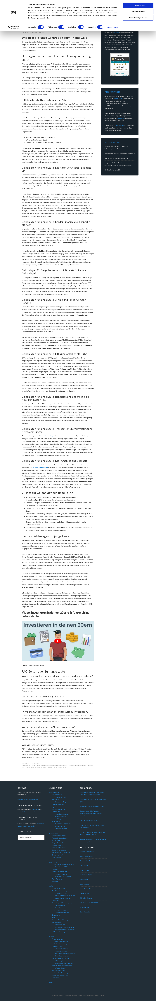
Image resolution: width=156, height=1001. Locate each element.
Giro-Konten (84, 884)
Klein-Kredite (84, 870)
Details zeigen (112, 27)
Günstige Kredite (86, 898)
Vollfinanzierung (60, 816)
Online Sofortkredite (59, 850)
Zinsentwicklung (60, 802)
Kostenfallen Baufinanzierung (65, 953)
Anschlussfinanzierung (59, 891)
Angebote (120, 118)
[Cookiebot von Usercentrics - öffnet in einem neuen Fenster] (13, 27)
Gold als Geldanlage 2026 (113, 170)
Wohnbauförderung (58, 932)
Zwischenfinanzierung (62, 898)
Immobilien (49, 768)
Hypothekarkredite (61, 814)
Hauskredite (56, 811)
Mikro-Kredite (84, 879)
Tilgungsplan (56, 922)
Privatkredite (84, 907)
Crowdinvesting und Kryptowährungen (61, 766)
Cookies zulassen (138, 5)
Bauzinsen (55, 799)
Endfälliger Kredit (61, 893)
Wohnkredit (56, 821)
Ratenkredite (53, 833)
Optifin (116, 32)
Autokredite (56, 840)
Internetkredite (57, 845)
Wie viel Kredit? (60, 968)
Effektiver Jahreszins (62, 912)
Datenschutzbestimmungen (31, 812)
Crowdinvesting (46, 436)
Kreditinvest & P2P (61, 867)
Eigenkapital (56, 915)
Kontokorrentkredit (86, 889)
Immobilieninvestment (59, 872)
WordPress (95, 995)
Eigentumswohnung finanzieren (62, 807)
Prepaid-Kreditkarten (87, 851)
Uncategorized (35, 764)
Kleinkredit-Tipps (86, 875)
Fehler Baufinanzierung (59, 944)
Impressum (35, 809)
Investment (53, 862)
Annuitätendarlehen (58, 888)
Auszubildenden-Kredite (60, 838)
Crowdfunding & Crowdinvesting (63, 864)
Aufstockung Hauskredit (60, 941)
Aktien (33, 766)
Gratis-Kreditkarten (86, 856)
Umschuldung (56, 819)
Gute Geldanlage (39, 768)
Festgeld (55, 869)
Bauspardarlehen (60, 797)
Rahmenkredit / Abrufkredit (61, 852)
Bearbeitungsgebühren (59, 910)
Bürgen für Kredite (58, 843)
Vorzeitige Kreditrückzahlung (64, 929)
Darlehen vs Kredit (58, 804)
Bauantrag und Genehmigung (62, 903)
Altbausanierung (57, 939)
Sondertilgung (60, 925)
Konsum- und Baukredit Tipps (62, 965)
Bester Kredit (84, 893)
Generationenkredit (58, 809)
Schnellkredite (85, 912)
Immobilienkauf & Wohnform (61, 958)
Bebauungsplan (60, 905)
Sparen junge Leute (59, 768)
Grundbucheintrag (61, 908)
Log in (102, 995)
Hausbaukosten (57, 946)
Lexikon (51, 886)
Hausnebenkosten (61, 951)
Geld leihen (84, 865)
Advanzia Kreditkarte (87, 861)
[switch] (61, 27)
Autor (51, 982)
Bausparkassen (57, 795)
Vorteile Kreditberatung (60, 973)
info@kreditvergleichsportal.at (28, 800)
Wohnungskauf (60, 961)
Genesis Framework (83, 995)
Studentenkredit (57, 855)
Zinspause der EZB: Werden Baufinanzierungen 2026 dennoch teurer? (91, 813)
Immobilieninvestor (40, 467)
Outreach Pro (70, 995)
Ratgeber (52, 936)
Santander (118, 98)
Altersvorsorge (41, 766)
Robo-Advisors (57, 879)
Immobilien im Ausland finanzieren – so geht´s (120, 153)
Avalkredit (55, 900)
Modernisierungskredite (63, 824)
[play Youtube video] (58, 641)
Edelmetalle (79, 766)
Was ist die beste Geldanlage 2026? (116, 158)
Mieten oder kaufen (58, 970)
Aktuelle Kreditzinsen (59, 835)
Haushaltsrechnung (61, 949)
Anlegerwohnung (61, 874)
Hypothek (55, 917)
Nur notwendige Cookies (138, 18)
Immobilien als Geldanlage (63, 876)
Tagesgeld (55, 881)
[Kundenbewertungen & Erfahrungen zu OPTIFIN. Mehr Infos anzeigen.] (120, 64)
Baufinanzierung (54, 792)
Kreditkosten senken (62, 956)
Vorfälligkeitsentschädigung (64, 927)
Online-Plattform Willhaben (64, 963)
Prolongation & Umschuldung (65, 896)
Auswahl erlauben (138, 11)
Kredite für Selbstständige (89, 903)
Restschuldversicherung (60, 920)
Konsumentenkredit (58, 848)
